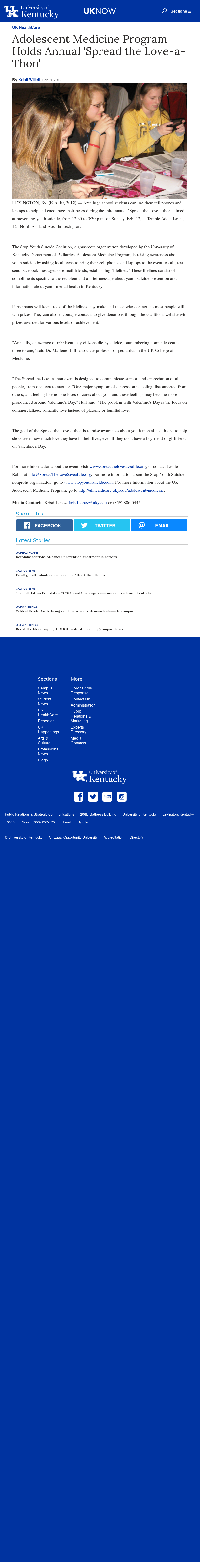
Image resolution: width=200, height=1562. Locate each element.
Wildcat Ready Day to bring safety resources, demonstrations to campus (75, 611)
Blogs (43, 760)
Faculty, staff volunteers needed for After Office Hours (60, 575)
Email (67, 822)
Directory (137, 837)
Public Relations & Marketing (81, 716)
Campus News (45, 690)
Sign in (83, 822)
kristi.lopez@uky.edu (88, 502)
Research (46, 721)
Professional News (49, 751)
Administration (83, 705)
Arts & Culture (44, 740)
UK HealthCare (26, 27)
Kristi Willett (29, 79)
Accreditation (114, 837)
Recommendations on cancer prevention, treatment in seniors (66, 557)
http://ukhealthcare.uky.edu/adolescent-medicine (121, 490)
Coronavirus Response (81, 690)
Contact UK (81, 699)
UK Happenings (48, 729)
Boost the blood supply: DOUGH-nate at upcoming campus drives (70, 629)
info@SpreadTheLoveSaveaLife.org (59, 474)
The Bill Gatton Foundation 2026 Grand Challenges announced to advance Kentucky (84, 593)
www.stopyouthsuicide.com (88, 482)
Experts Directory (78, 729)
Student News (44, 701)
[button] (181, 11)
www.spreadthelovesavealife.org (118, 466)
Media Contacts (78, 740)
